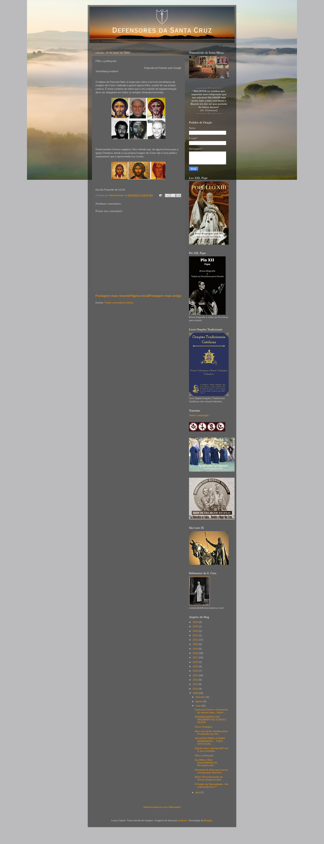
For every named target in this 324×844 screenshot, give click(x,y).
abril (198, 792)
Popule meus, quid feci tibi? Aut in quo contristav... (211, 749)
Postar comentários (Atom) (119, 302)
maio (198, 706)
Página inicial (139, 296)
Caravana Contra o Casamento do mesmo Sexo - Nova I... (211, 711)
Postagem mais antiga (165, 296)
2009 (196, 693)
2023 (196, 631)
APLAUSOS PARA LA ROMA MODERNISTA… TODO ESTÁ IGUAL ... (210, 741)
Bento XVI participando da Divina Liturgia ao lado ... (209, 778)
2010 (196, 688)
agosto (199, 701)
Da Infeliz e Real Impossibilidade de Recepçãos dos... (206, 763)
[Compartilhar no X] (173, 195)
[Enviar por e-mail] (166, 195)
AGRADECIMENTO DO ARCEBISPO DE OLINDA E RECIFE (210, 720)
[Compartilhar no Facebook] (176, 195)
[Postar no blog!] (169, 195)
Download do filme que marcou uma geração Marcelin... (211, 771)
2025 (196, 622)
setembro (200, 697)
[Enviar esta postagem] (160, 195)
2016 (196, 662)
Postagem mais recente (112, 296)
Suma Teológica (203, 727)
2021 (196, 640)
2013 (196, 675)
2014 (196, 671)
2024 (196, 626)
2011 (195, 684)
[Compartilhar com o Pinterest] (179, 195)
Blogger (208, 820)
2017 (196, 657)
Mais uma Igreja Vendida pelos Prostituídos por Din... (211, 732)
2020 (196, 644)
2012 (196, 680)
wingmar (182, 820)
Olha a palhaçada (204, 755)
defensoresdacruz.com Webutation (162, 807)
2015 (196, 666)
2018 (196, 653)
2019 (196, 649)
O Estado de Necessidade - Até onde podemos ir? (211, 785)
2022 (196, 635)
